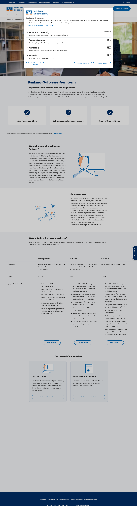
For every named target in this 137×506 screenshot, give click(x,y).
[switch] (109, 40)
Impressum (49, 25)
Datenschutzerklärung (34, 25)
